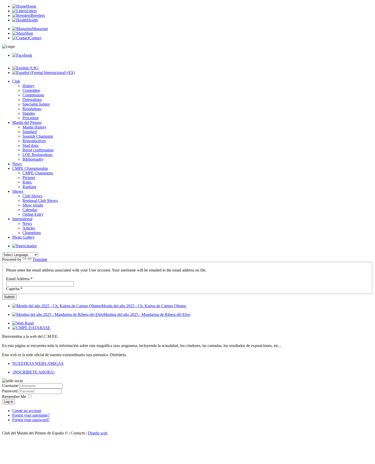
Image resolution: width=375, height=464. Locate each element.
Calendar (29, 210)
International (22, 219)
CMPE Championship (30, 168)
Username (10, 385)
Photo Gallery (23, 237)
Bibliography (33, 159)
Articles (28, 228)
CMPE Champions (37, 173)
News (17, 164)
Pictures (28, 177)
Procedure (30, 118)
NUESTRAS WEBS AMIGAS (38, 363)
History (28, 86)
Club (16, 81)
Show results (32, 205)
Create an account (26, 410)
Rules (27, 182)
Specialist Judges (36, 104)
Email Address (19, 279)
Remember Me (14, 396)
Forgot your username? (30, 415)
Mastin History (34, 127)
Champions (31, 232)
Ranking (29, 187)
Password (10, 391)
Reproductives (34, 141)
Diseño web (97, 433)
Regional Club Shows (40, 200)
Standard (29, 132)
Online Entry (32, 214)
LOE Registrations (37, 154)
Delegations (32, 99)
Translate (40, 259)
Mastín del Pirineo (27, 122)
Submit (9, 297)
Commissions (33, 95)
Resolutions (31, 109)
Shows (17, 191)
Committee (31, 90)
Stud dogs (30, 145)
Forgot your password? (30, 420)
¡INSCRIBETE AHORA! (33, 372)
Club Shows (32, 196)
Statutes (28, 113)
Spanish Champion (37, 136)
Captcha (14, 289)
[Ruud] (23, 323)
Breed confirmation (38, 150)
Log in (8, 402)
